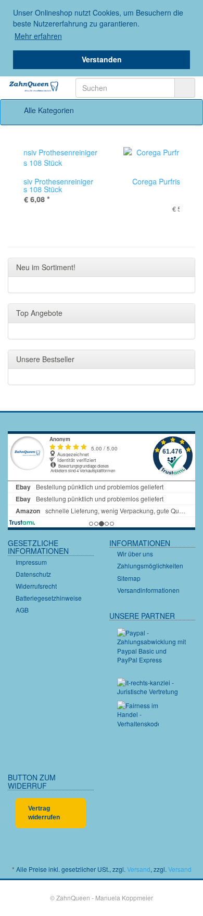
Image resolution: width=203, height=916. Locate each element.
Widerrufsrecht (36, 585)
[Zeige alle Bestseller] (184, 359)
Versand (138, 869)
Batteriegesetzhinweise (49, 597)
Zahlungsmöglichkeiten (150, 565)
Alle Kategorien (48, 110)
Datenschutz (33, 573)
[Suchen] (184, 88)
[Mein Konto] (184, 110)
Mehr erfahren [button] (38, 36)
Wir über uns (135, 553)
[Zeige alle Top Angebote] (184, 313)
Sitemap (129, 578)
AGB (22, 609)
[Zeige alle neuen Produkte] (184, 267)
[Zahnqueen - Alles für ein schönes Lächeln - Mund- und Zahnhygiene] (34, 87)
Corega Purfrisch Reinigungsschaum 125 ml (119, 185)
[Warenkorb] (157, 110)
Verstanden (102, 59)
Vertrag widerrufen (44, 813)
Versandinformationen (148, 590)
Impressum (31, 561)
